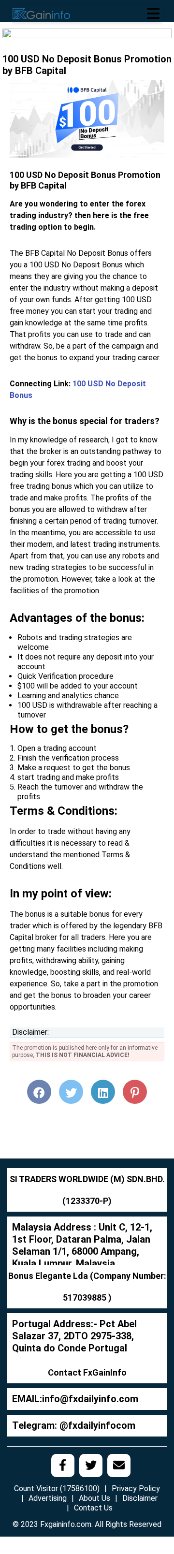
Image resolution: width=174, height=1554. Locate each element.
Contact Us (93, 1507)
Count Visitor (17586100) (57, 1488)
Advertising (48, 1498)
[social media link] (62, 1465)
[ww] (87, 38)
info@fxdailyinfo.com (90, 1399)
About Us (94, 1498)
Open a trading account (57, 748)
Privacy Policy (136, 1488)
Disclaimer (140, 1498)
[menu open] (153, 13)
